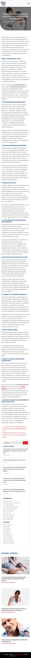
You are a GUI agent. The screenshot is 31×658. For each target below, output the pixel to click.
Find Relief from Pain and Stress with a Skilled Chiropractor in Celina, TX (14, 609)
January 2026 (6, 539)
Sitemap (18, 656)
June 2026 (6, 529)
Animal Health (6, 517)
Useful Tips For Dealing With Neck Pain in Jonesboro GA (14, 640)
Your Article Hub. (18, 654)
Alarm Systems (7, 511)
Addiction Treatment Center (10, 503)
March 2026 (6, 535)
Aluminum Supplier (8, 515)
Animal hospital (7, 519)
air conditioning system (9, 507)
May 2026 (5, 531)
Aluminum (6, 513)
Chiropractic (24, 21)
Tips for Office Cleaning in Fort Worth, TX (14, 460)
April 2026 (5, 533)
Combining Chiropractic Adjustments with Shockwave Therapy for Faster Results (14, 578)
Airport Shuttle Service (9, 509)
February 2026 (7, 537)
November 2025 (7, 543)
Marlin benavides (9, 21)
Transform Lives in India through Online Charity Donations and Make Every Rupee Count (14, 480)
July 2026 (5, 527)
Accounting (6, 501)
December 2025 (7, 541)
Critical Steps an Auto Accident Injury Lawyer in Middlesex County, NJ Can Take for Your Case (15, 451)
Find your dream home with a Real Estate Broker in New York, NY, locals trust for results (14, 469)
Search (25, 443)
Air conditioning (7, 505)
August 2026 (6, 525)
